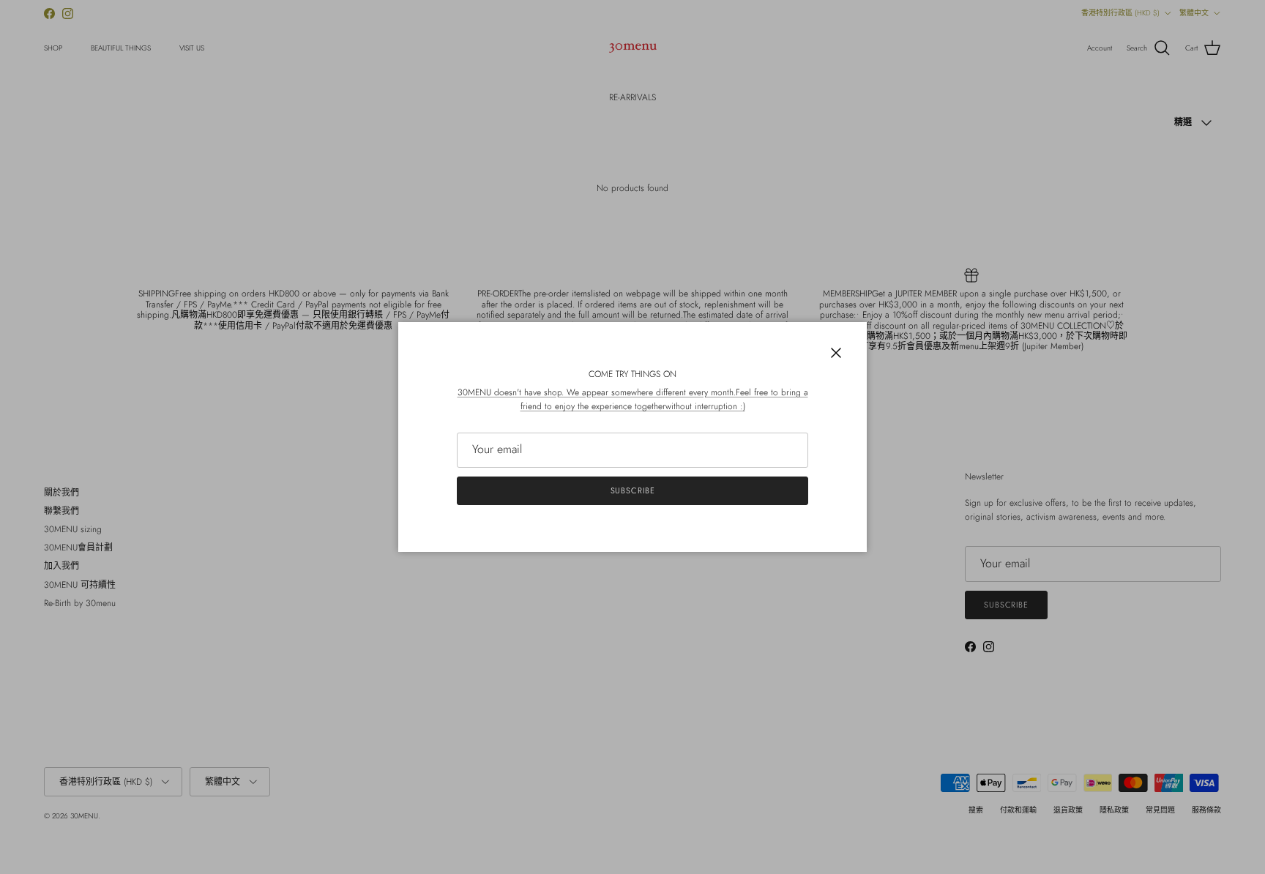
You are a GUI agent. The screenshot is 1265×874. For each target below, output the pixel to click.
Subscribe (633, 490)
